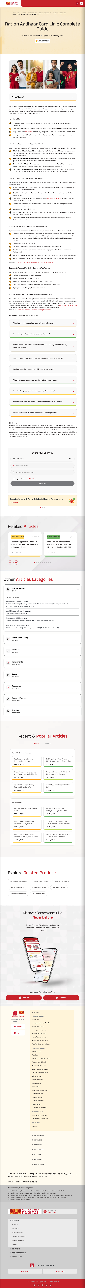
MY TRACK (37, 1154)
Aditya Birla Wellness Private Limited (20, 1197)
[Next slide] (16, 562)
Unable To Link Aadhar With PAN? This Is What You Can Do (34, 262)
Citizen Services (32, 13)
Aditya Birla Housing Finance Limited (20, 1191)
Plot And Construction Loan (40, 1044)
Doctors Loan (36, 1104)
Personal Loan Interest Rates (41, 1058)
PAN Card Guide (12, 606)
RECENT (36, 744)
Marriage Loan (36, 1083)
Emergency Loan (37, 1079)
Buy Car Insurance (38, 893)
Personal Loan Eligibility (39, 1062)
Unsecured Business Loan (40, 1119)
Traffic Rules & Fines (51, 628)
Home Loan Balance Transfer (41, 1023)
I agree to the (26, 479)
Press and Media (17, 1232)
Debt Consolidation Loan (40, 1072)
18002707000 (51, 1212)
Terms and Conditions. (30, 479)
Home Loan (35, 1019)
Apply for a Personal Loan (19, 881)
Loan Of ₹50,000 (37, 1093)
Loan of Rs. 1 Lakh (37, 1097)
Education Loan (37, 1076)
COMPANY (15, 1220)
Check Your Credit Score (18, 893)
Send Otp (42, 483)
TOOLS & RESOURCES (19, 1253)
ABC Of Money (21, 13)
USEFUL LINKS (39, 1164)
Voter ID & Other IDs (27, 606)
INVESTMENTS (39, 1135)
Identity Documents (45, 13)
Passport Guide (61, 604)
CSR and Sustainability (19, 1236)
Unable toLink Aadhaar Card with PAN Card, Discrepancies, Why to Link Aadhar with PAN (59, 544)
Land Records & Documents (16, 613)
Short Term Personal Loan (40, 1069)
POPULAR (48, 744)
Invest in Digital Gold (41, 881)
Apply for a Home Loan (17, 887)
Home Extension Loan (39, 1033)
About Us (15, 1224)
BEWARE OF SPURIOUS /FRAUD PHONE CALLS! (22, 1182)
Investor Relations (18, 1240)
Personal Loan (36, 1051)
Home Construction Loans (40, 1040)
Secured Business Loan (39, 1115)
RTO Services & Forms (14, 628)
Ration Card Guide (47, 604)
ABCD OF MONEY (39, 1159)
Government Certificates (44, 621)
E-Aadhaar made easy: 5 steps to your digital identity (33, 310)
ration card (28, 132)
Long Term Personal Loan (40, 1090)
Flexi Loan (35, 1055)
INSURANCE (38, 1140)
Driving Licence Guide (31, 604)
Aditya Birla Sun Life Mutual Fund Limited (21, 1195)
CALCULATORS (39, 1149)
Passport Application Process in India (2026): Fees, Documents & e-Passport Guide (24, 544)
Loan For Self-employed (39, 1108)
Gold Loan (35, 1126)
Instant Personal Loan (39, 1065)
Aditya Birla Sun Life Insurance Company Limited (48, 1191)
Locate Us (15, 1228)
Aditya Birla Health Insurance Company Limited (23, 1193)
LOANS (36, 1012)
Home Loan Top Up (38, 1026)
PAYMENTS (38, 1145)
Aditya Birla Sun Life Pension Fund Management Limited (53, 1195)
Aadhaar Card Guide (59, 13)
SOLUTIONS (16, 1249)
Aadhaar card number (54, 198)
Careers (14, 1244)
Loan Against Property (39, 1030)
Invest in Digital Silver (62, 881)
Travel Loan (35, 1086)
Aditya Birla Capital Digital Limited (19, 1199)
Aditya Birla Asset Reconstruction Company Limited (49, 1197)
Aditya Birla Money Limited (47, 1193)
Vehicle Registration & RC (33, 628)
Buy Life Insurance (59, 887)
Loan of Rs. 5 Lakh (37, 1101)
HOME (13, 13)
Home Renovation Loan (39, 1037)
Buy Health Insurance (39, 887)
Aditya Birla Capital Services (68, 305)
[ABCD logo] (25, 1211)
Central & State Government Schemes (20, 621)
